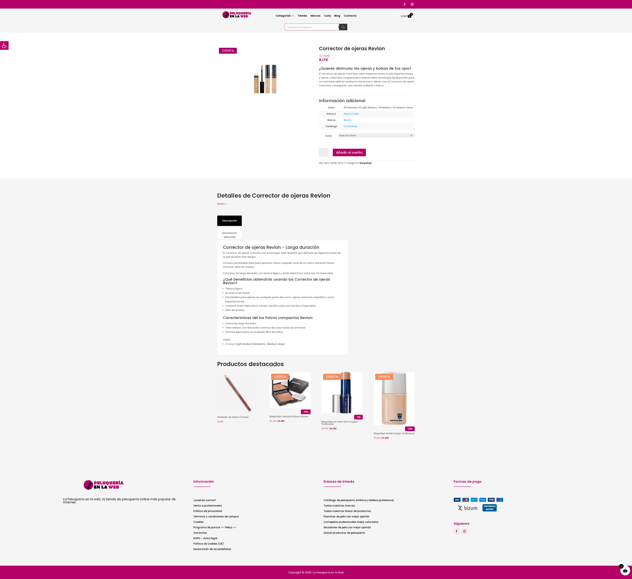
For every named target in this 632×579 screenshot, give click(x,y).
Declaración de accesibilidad (212, 549)
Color (328, 136)
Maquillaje (365, 163)
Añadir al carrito (349, 152)
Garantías (200, 533)
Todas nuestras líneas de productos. (347, 511)
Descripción (229, 220)
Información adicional (229, 235)
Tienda (302, 16)
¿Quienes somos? (204, 500)
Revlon (348, 120)
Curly (327, 16)
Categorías (283, 16)
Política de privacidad (207, 511)
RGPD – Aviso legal (205, 538)
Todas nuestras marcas (339, 506)
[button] (4, 45)
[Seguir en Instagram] (412, 4)
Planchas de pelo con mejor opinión (346, 516)
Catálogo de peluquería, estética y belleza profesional (359, 500)
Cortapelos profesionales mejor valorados (351, 522)
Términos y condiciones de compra (216, 516)
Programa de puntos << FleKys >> (214, 527)
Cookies (198, 522)
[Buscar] (343, 27)
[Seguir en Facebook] (404, 4)
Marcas (315, 16)
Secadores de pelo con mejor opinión (347, 527)
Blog (337, 16)
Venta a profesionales (207, 506)
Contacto (350, 16)
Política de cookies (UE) (208, 544)
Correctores (350, 126)
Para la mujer (351, 113)
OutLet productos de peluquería (344, 533)
